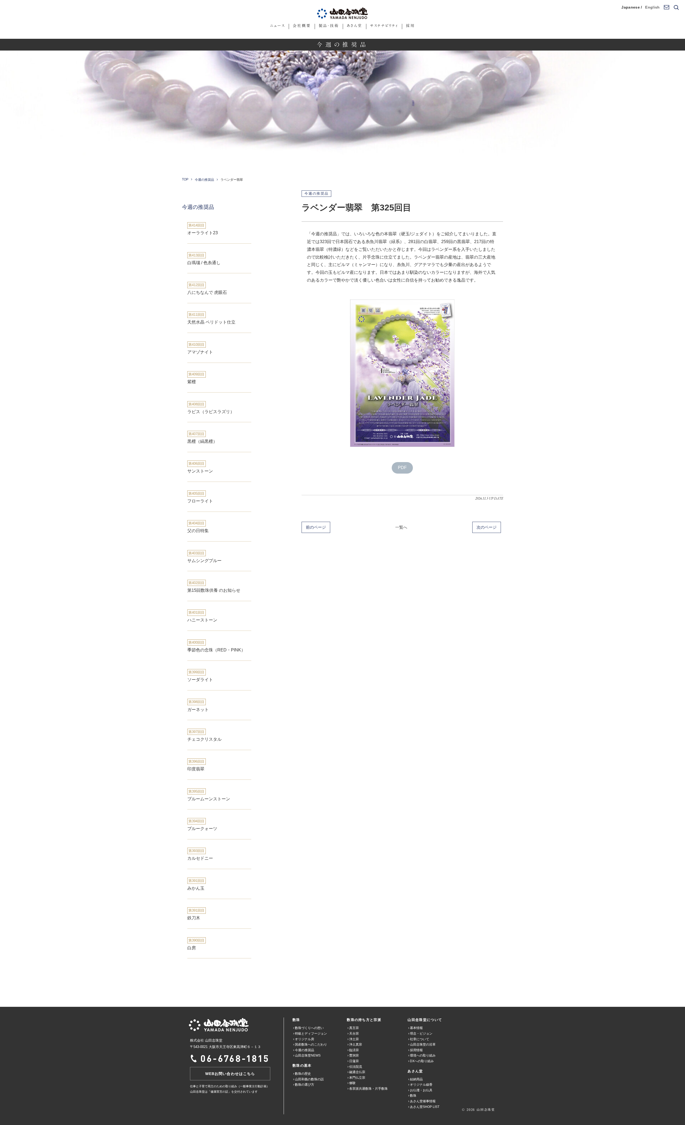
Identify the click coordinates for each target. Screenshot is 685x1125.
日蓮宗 (354, 1061)
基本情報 (416, 1028)
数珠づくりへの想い (309, 1028)
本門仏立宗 (357, 1078)
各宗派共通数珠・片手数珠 (368, 1089)
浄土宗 (354, 1039)
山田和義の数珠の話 (309, 1079)
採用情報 (416, 1050)
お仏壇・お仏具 (421, 1090)
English (652, 7)
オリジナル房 (304, 1039)
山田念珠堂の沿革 (423, 1044)
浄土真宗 (355, 1044)
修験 (352, 1083)
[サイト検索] (676, 7)
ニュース (277, 26)
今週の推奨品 (204, 180)
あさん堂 (354, 26)
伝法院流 (355, 1067)
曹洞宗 (354, 1055)
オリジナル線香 (421, 1084)
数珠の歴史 (303, 1074)
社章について (419, 1039)
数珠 (413, 1095)
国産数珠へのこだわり (311, 1044)
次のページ (487, 527)
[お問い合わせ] (666, 7)
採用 (410, 26)
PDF (402, 467)
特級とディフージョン (311, 1033)
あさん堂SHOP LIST (424, 1107)
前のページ (316, 527)
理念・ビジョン (421, 1033)
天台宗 (354, 1033)
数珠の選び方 (304, 1084)
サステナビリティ (384, 26)
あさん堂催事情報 (423, 1101)
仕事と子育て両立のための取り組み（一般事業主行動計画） (229, 1086)
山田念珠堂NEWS (308, 1055)
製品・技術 (329, 26)
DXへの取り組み (422, 1061)
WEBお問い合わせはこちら (230, 1074)
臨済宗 (354, 1050)
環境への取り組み (423, 1055)
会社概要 (302, 26)
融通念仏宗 (357, 1072)
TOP (185, 179)
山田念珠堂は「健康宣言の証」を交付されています (224, 1091)
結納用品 (416, 1079)
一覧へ (401, 527)
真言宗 (354, 1028)
